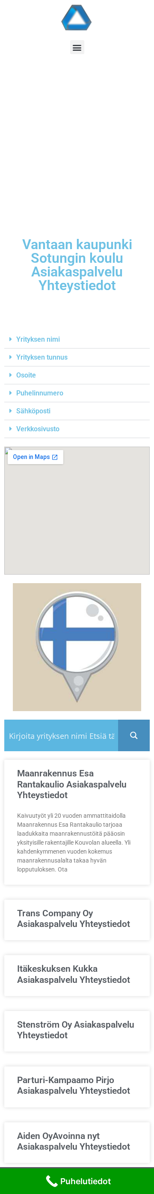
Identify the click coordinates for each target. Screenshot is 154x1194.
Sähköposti (33, 411)
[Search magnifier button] (134, 735)
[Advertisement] (77, 152)
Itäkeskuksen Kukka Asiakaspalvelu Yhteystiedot (73, 974)
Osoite (26, 375)
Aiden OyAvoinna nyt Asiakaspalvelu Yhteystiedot (73, 1141)
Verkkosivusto (37, 429)
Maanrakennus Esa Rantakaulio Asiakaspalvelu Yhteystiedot (72, 784)
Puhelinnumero (39, 393)
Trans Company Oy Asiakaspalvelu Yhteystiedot (73, 918)
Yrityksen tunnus (42, 357)
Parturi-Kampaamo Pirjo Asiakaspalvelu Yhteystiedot (73, 1085)
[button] (77, 47)
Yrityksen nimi (38, 339)
